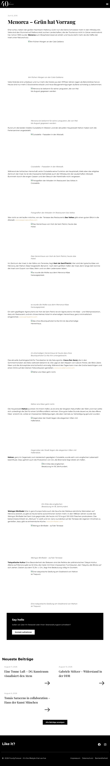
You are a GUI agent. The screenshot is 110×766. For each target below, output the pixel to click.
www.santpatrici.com (28, 317)
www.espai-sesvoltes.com (26, 220)
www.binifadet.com (55, 521)
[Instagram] (105, 744)
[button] (107, 4)
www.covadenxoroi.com (64, 368)
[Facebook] (99, 744)
